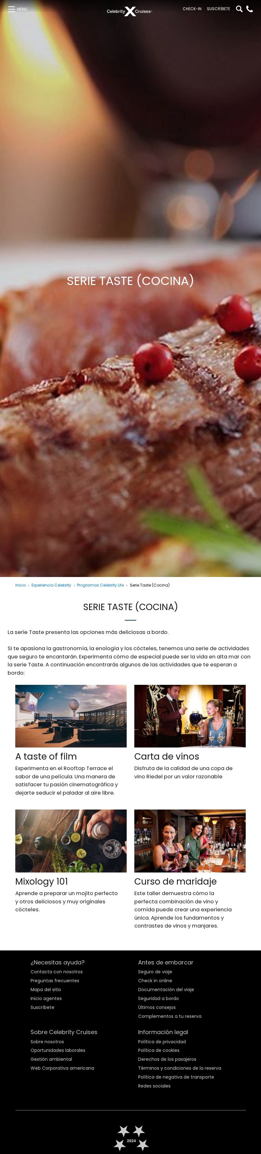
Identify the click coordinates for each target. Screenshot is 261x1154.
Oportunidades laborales (58, 1050)
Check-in (192, 9)
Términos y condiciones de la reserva (179, 1068)
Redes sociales (154, 1086)
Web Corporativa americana (62, 1068)
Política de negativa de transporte (176, 1077)
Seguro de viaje (155, 972)
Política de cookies (159, 1050)
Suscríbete (218, 9)
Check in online (155, 980)
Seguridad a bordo (158, 998)
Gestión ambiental (51, 1059)
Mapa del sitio (46, 989)
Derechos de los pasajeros (167, 1059)
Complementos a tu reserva (169, 1016)
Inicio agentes (46, 998)
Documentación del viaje (166, 989)
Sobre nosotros (47, 1041)
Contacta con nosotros (57, 972)
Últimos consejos (157, 1007)
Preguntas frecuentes (55, 980)
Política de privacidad (162, 1041)
